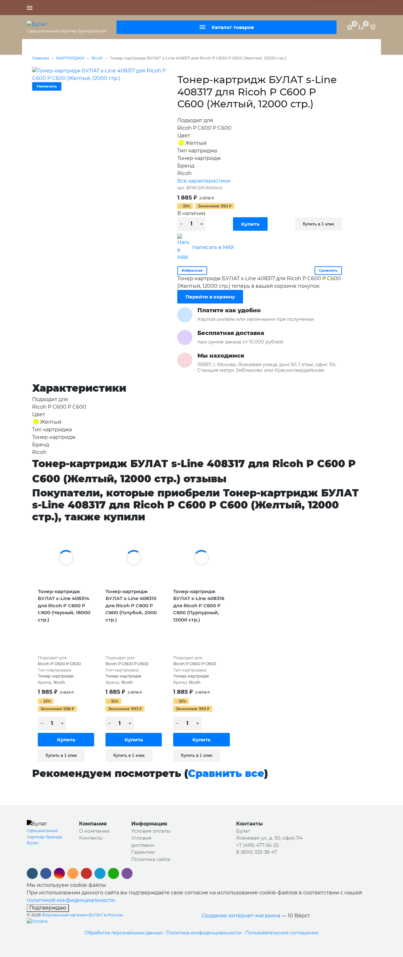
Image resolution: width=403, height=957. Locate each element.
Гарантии (143, 852)
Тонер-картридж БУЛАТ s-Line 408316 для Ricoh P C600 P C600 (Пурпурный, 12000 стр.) (198, 605)
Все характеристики (203, 181)
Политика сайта (150, 859)
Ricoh (97, 57)
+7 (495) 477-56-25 (221, 7)
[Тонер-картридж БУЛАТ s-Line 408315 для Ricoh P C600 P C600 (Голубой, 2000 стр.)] (133, 557)
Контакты (91, 838)
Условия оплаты (151, 831)
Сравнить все (226, 773)
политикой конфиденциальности (71, 900)
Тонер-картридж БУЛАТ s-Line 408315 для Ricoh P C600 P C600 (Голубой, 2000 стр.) (131, 605)
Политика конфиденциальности (203, 933)
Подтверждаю (47, 908)
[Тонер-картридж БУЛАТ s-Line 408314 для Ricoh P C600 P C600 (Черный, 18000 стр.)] (66, 557)
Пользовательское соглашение (282, 933)
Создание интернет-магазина (241, 916)
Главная (40, 57)
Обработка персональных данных (123, 933)
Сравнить (328, 270)
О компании (94, 831)
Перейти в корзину (210, 297)
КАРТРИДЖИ (70, 57)
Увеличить (47, 86)
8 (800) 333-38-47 (262, 7)
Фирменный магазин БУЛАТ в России (82, 914)
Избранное (192, 270)
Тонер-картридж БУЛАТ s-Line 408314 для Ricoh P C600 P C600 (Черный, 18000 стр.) (64, 605)
